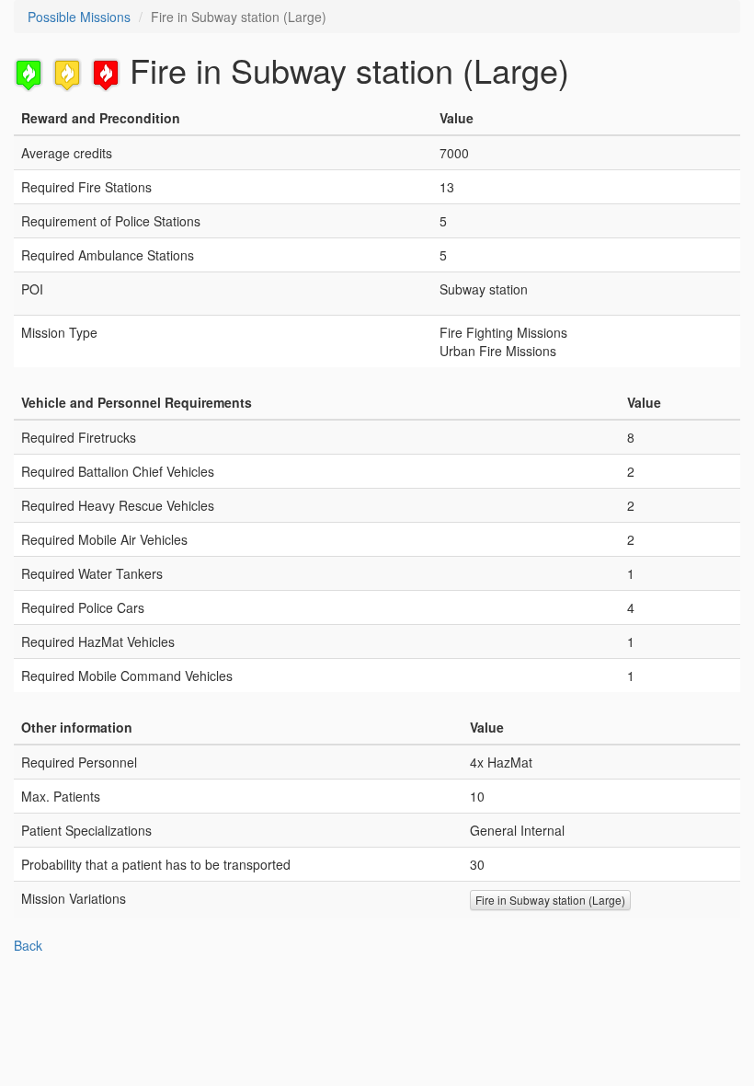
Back (28, 945)
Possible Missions (79, 16)
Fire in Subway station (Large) (550, 899)
